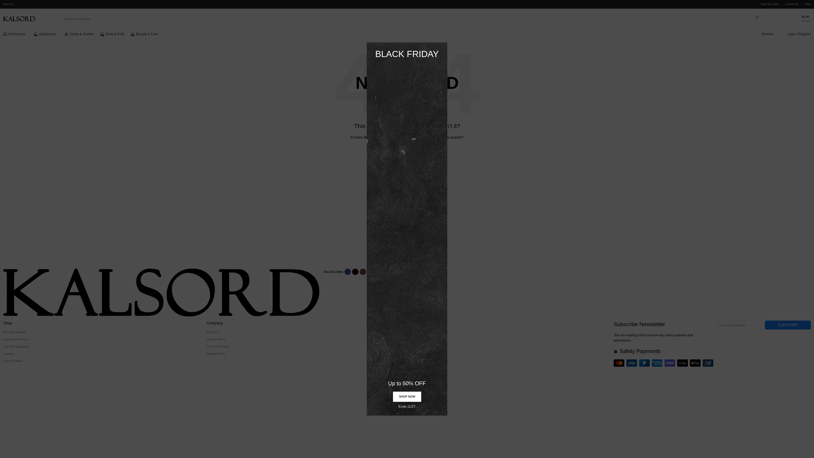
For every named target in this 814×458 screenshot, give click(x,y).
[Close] (445, 37)
